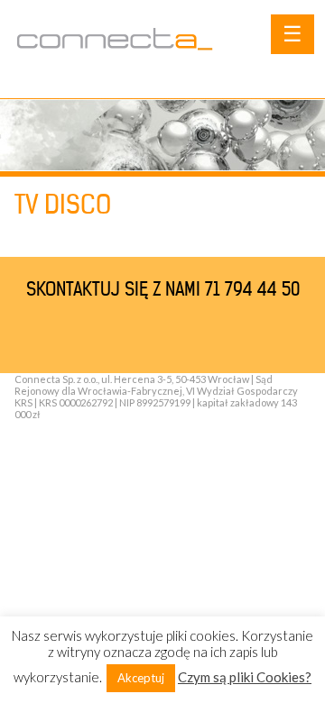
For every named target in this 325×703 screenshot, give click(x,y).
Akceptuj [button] (140, 678)
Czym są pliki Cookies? (244, 677)
